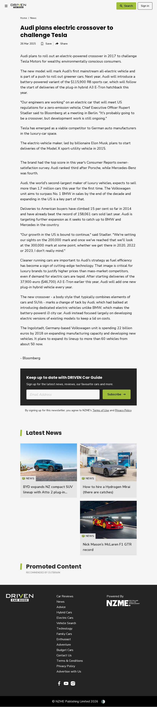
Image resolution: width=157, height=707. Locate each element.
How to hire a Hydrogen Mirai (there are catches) (108, 470)
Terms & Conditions (69, 661)
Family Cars (64, 634)
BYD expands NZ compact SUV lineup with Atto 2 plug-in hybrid (48, 492)
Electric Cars (64, 618)
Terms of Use (100, 410)
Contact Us (64, 655)
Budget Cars (64, 650)
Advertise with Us (68, 671)
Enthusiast (63, 639)
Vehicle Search (66, 623)
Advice (61, 607)
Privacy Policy (123, 410)
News (33, 18)
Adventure (63, 645)
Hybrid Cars (64, 612)
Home (23, 18)
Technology (64, 628)
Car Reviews (64, 596)
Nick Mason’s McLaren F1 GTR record (108, 528)
